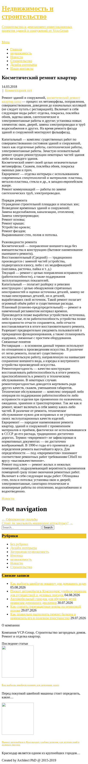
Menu (6, 42)
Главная (16, 49)
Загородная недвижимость (29, 552)
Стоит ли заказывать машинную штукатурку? (37, 523)
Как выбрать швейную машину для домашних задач (48, 583)
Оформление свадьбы (20, 519)
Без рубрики (19, 544)
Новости (16, 57)
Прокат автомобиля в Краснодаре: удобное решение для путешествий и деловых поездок (48, 593)
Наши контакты (21, 68)
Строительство (21, 61)
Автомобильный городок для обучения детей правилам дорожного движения (43, 600)
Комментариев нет (18, 90)
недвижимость (21, 53)
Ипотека (16, 555)
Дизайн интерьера (23, 64)
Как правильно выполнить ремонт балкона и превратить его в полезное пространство (43, 616)
